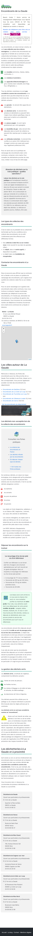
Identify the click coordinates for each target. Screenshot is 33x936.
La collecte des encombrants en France (15, 449)
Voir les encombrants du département (14, 404)
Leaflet (29, 359)
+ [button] (3, 329)
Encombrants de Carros (10, 401)
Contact (16, 932)
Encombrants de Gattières (11, 389)
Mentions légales (25, 932)
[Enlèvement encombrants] (6, 6)
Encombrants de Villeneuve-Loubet (14, 398)
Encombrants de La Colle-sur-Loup (14, 392)
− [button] (3, 331)
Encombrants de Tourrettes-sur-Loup (15, 394)
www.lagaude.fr (7, 325)
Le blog (10, 932)
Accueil (4, 932)
